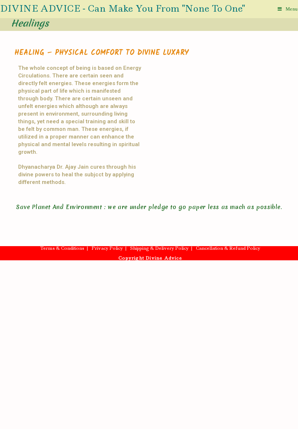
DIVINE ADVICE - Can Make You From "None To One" (122, 9)
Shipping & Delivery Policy (159, 248)
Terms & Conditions (62, 248)
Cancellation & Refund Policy (228, 248)
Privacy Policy (107, 248)
